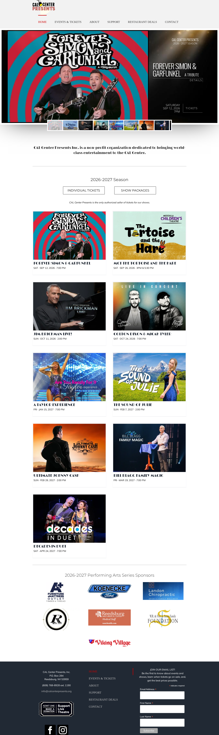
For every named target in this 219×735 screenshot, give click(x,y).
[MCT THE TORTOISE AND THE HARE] (149, 235)
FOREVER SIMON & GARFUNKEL (69, 231)
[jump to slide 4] (101, 125)
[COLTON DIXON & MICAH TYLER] (149, 306)
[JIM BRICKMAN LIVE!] (69, 306)
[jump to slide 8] (162, 125)
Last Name (146, 716)
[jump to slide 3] (85, 125)
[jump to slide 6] (131, 125)
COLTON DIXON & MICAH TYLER (149, 302)
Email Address (148, 689)
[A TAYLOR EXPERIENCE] (69, 377)
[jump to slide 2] (70, 125)
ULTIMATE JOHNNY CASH (69, 443)
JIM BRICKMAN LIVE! (69, 302)
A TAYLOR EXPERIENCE (69, 373)
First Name (146, 703)
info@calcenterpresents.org (56, 691)
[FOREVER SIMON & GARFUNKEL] (69, 235)
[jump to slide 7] (146, 125)
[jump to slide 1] (55, 125)
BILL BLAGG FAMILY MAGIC (149, 443)
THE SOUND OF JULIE (149, 373)
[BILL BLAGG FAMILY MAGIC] (149, 448)
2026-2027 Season (69, 240)
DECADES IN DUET (69, 514)
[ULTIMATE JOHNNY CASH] (69, 448)
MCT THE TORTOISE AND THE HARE (149, 231)
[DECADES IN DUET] (69, 519)
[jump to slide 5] (116, 125)
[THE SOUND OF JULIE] (149, 377)
